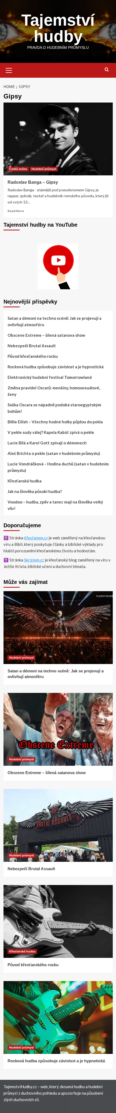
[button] (9, 69)
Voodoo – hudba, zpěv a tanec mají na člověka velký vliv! (55, 505)
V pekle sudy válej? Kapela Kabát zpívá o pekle (51, 432)
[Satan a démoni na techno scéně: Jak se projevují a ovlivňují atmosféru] (58, 627)
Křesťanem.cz (36, 537)
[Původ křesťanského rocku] (58, 921)
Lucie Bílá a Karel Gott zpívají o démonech (47, 442)
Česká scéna (18, 169)
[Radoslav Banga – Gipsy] (58, 139)
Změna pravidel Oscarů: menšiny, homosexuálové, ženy (54, 391)
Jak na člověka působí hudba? (35, 491)
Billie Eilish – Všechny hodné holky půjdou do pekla (55, 421)
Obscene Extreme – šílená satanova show (46, 335)
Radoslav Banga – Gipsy (33, 182)
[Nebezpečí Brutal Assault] (58, 825)
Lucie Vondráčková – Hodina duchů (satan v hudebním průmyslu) (58, 467)
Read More (16, 211)
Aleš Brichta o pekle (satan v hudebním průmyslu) (54, 453)
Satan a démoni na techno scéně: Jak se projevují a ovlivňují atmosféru (54, 321)
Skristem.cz (34, 559)
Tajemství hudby (58, 28)
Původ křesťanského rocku (33, 356)
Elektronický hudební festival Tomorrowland (50, 377)
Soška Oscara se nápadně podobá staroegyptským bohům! (54, 408)
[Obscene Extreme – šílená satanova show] (58, 729)
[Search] (106, 69)
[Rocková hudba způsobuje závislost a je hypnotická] (58, 1017)
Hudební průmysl (44, 169)
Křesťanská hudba (25, 480)
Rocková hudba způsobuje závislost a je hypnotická (56, 366)
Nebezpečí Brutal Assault (32, 345)
